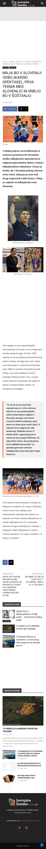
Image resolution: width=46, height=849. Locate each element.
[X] (11, 562)
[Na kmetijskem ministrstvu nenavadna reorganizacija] (9, 766)
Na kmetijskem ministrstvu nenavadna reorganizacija (29, 764)
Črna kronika (6, 645)
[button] (4, 3)
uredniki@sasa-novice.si (30, 820)
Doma (5, 62)
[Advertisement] (23, 32)
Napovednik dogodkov (7, 631)
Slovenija (12, 67)
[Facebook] (5, 562)
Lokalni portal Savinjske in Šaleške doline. (23, 810)
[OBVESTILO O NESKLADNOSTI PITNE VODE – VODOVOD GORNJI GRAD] (9, 614)
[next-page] (8, 787)
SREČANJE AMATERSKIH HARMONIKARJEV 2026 (26, 776)
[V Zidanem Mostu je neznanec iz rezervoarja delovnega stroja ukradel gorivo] (9, 639)
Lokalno (11, 62)
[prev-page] (4, 787)
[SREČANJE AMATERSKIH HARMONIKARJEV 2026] (9, 778)
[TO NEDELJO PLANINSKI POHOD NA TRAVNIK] (9, 629)
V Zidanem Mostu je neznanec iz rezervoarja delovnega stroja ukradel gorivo (30, 753)
